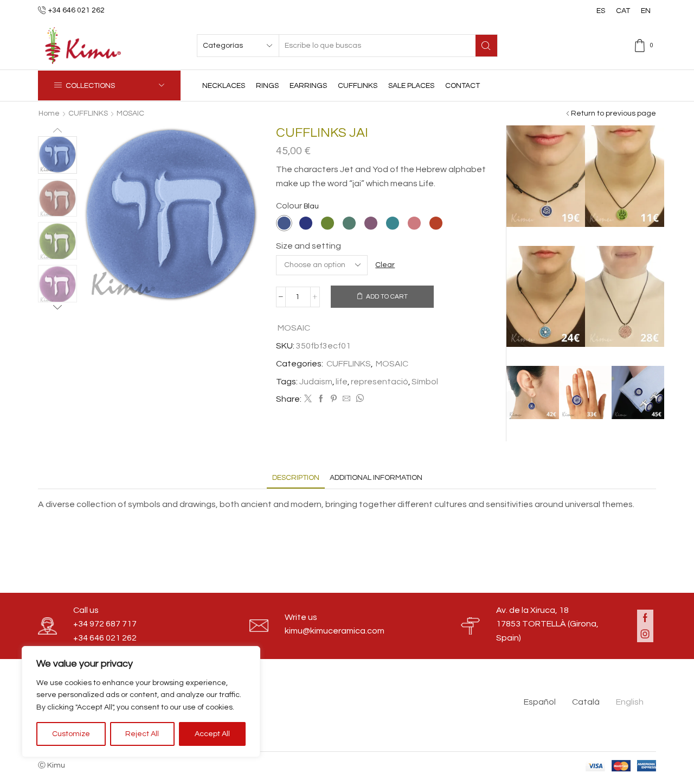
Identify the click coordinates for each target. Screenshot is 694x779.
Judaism (315, 381)
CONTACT (462, 86)
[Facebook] (320, 399)
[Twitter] (307, 399)
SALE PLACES (411, 86)
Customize (71, 734)
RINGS (267, 86)
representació (379, 381)
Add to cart (387, 296)
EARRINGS (308, 86)
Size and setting (308, 246)
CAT (623, 11)
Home (49, 113)
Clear (385, 265)
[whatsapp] (358, 399)
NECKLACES (223, 86)
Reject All (142, 734)
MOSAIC (130, 113)
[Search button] (486, 45)
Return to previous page (613, 113)
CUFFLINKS (357, 86)
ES (600, 11)
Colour (289, 205)
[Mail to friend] (346, 399)
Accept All (212, 734)
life (342, 381)
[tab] (296, 478)
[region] (141, 701)
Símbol (425, 381)
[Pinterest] (333, 399)
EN (646, 11)
